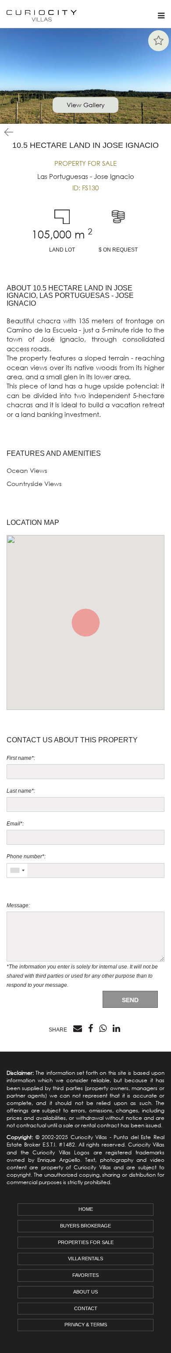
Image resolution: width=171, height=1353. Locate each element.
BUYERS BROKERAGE (85, 1225)
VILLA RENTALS (85, 1258)
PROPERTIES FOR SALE (86, 1242)
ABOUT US (85, 1291)
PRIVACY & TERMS (85, 1324)
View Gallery (86, 105)
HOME (85, 1209)
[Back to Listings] (6, 132)
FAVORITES (85, 1275)
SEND (130, 999)
